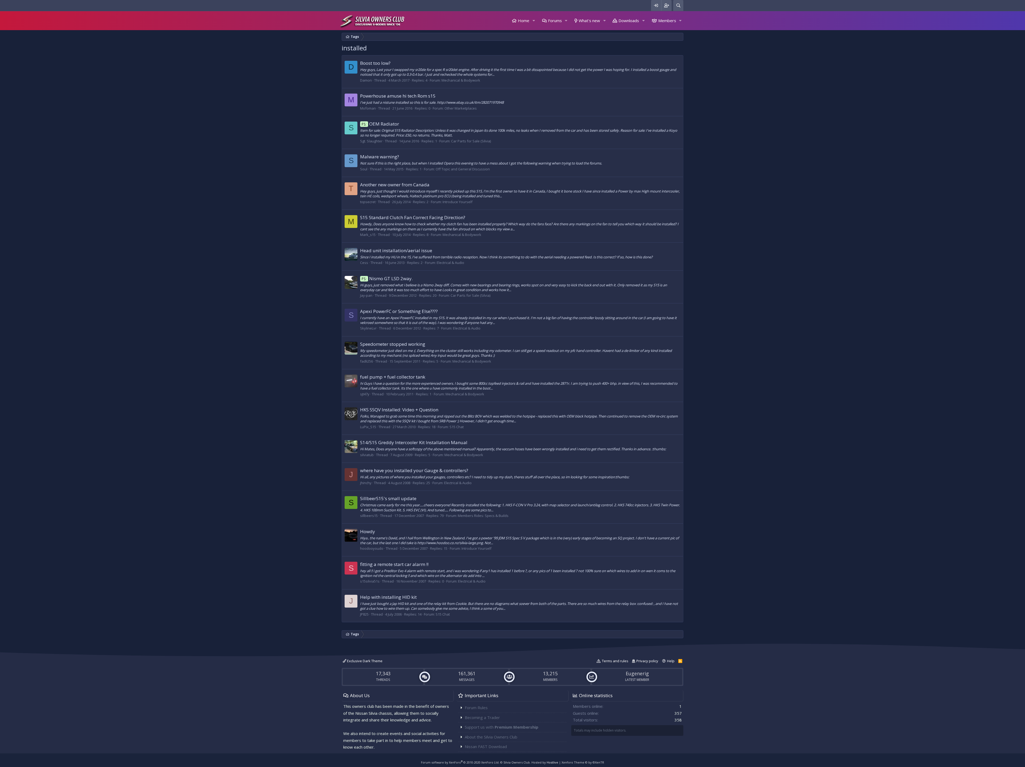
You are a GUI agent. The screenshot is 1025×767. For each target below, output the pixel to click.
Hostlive (552, 762)
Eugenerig (637, 673)
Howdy (367, 531)
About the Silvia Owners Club (491, 737)
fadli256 (366, 361)
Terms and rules (615, 660)
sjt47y (364, 394)
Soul (363, 169)
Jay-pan (366, 295)
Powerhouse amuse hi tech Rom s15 (398, 96)
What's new (589, 20)
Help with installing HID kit (388, 597)
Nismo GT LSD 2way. (387, 278)
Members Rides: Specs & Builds (483, 515)
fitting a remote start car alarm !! (394, 564)
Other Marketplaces (460, 108)
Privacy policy (647, 660)
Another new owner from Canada (394, 185)
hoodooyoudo (371, 548)
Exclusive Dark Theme (364, 660)
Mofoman (368, 108)
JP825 (364, 614)
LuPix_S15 (368, 426)
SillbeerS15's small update (388, 498)
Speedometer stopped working (392, 344)
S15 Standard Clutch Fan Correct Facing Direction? (412, 217)
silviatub (367, 454)
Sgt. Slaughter (371, 141)
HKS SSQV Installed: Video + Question (399, 410)
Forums (555, 20)
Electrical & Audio (450, 262)
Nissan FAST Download (486, 746)
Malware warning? (379, 157)
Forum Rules (476, 707)
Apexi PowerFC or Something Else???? (399, 311)
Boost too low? (375, 63)
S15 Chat (457, 426)
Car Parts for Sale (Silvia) (471, 141)
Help (671, 660)
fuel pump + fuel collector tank (392, 377)
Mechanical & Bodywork (460, 80)
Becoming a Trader (482, 717)
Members (667, 20)
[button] (534, 20)
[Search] (678, 5)
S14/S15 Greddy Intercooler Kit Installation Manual (413, 442)
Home (523, 20)
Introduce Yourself (457, 201)
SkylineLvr (368, 328)
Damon (366, 80)
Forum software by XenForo (460, 762)
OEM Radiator (380, 124)
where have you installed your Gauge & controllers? (414, 470)
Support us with (501, 727)
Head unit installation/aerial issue (396, 250)
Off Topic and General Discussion (463, 169)
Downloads (628, 20)
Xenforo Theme (583, 762)
